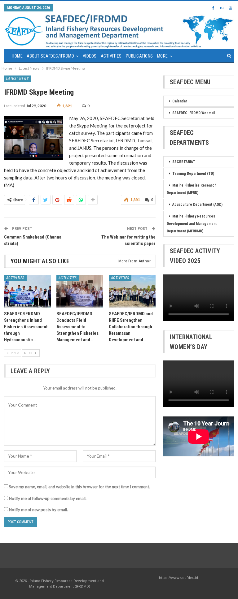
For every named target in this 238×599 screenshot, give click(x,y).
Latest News (17, 78)
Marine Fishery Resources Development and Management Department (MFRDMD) (192, 223)
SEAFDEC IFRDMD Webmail (193, 113)
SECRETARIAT (183, 162)
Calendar (179, 101)
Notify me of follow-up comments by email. (47, 498)
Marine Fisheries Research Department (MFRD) (191, 189)
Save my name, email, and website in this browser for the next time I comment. (79, 486)
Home (17, 56)
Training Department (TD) (193, 173)
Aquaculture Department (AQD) (197, 204)
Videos (90, 56)
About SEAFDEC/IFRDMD (50, 56)
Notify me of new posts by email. (38, 509)
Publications (139, 56)
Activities (111, 56)
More (162, 56)
